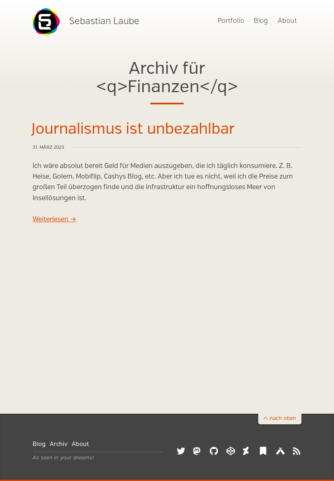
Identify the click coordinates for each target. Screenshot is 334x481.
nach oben (283, 418)
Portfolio (231, 21)
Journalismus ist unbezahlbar (133, 129)
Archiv (59, 444)
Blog (261, 21)
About (287, 21)
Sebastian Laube (104, 21)
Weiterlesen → (54, 219)
